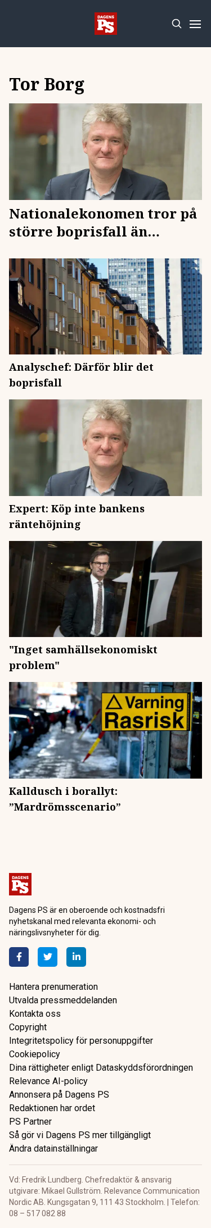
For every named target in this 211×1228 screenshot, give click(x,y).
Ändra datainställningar (53, 1148)
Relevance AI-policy (48, 1081)
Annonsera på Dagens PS (59, 1094)
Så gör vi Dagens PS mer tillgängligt (80, 1135)
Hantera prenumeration (53, 986)
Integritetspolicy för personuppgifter (81, 1040)
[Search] (176, 24)
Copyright (28, 1027)
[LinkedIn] (76, 957)
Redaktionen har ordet (52, 1108)
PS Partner (30, 1121)
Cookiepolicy (34, 1054)
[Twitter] (47, 957)
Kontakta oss (35, 1013)
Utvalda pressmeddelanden (63, 1000)
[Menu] (195, 24)
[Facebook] (19, 957)
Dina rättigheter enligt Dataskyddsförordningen (101, 1067)
